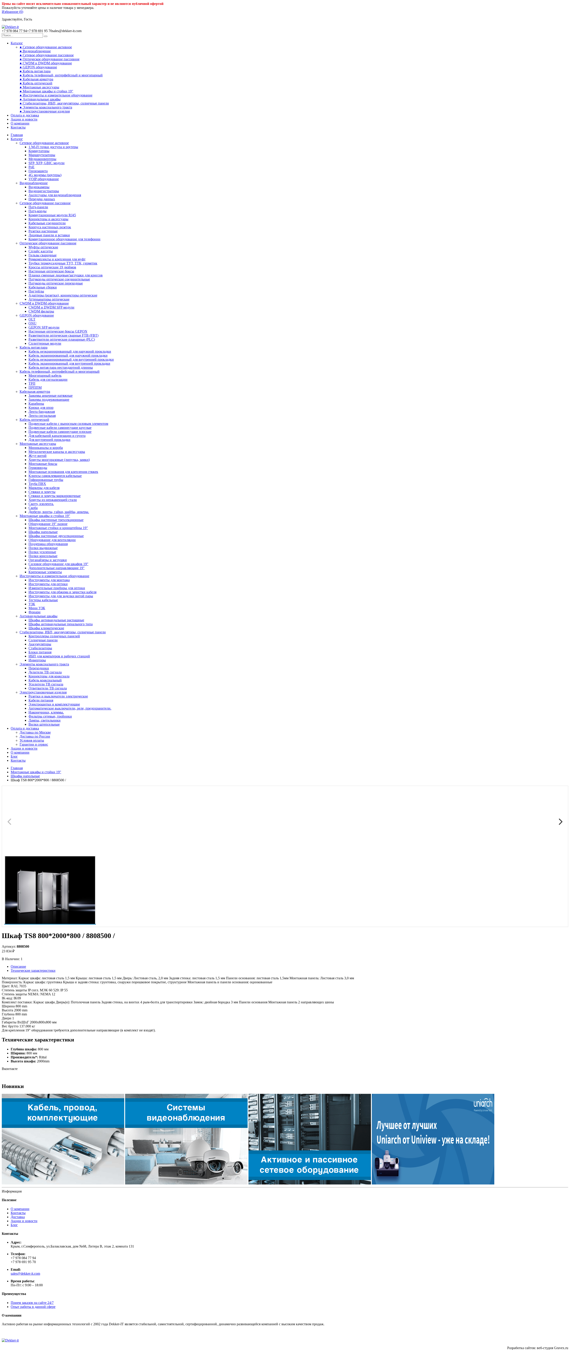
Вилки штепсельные (44, 724)
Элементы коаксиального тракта (44, 664)
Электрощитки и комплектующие (54, 704)
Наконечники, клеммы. (46, 712)
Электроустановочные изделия (43, 692)
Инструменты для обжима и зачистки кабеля (62, 592)
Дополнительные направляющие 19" (56, 568)
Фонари (34, 612)
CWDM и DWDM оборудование (44, 303)
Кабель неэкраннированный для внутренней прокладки (71, 359)
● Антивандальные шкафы (40, 99)
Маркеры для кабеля (43, 488)
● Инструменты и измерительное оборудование (56, 95)
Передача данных (41, 199)
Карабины (36, 403)
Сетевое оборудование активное (44, 143)
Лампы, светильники (44, 720)
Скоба (33, 508)
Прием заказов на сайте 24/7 (32, 1303)
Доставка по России (35, 736)
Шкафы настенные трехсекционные (55, 520)
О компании (20, 123)
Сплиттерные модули (44, 343)
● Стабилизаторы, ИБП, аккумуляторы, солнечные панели (64, 103)
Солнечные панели (43, 640)
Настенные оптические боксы (51, 271)
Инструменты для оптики (48, 584)
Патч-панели (38, 207)
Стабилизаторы (40, 648)
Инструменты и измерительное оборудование (54, 576)
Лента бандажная (41, 411)
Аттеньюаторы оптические (48, 299)
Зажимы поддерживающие (48, 399)
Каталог (17, 43)
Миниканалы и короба (45, 448)
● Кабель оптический (36, 83)
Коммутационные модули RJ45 (52, 215)
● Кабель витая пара (35, 71)
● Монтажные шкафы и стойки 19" (46, 91)
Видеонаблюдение (34, 183)
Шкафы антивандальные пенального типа (60, 624)
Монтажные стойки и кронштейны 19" (58, 528)
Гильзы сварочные (42, 255)
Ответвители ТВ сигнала (47, 688)
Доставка (18, 1217)
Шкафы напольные (43, 532)
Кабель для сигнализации (47, 379)
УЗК (31, 604)
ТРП (31, 383)
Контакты (18, 127)
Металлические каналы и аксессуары (56, 452)
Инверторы (37, 660)
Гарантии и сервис (34, 744)
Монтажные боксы (42, 464)
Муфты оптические (43, 247)
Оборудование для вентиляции (52, 540)
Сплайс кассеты (40, 251)
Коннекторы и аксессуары (48, 219)
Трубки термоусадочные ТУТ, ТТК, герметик (62, 263)
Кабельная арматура (35, 391)
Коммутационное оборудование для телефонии (64, 239)
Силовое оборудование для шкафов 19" (58, 564)
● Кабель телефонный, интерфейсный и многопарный (61, 75)
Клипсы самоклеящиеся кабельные (55, 476)
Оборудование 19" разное (47, 524)
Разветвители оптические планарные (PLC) (61, 339)
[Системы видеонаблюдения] (186, 1183)
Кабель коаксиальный (45, 680)
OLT (31, 319)
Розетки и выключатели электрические (58, 696)
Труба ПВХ (37, 484)
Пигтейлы (36, 291)
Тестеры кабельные (43, 600)
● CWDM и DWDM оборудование (46, 63)
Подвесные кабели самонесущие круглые (60, 428)
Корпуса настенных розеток (49, 227)
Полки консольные (42, 556)
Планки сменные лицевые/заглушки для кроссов (65, 275)
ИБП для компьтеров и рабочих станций (59, 656)
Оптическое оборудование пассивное (48, 243)
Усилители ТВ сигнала (45, 684)
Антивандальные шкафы (38, 616)
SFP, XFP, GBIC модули (46, 163)
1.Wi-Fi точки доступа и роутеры (53, 147)
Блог (14, 756)
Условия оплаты (32, 740)
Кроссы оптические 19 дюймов (52, 267)
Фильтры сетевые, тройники (50, 716)
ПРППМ (35, 387)
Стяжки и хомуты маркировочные (54, 496)
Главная (17, 135)
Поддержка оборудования (48, 544)
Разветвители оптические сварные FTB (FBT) (63, 335)
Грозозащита (38, 171)
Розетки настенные (43, 231)
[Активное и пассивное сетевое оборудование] (309, 1183)
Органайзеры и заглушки (47, 560)
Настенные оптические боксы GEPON (57, 331)
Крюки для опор (40, 407)
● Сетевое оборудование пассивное (47, 55)
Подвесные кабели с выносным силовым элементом (68, 423)
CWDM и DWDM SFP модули (51, 307)
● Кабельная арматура (36, 79)
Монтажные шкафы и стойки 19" (45, 516)
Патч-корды (37, 211)
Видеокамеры (38, 187)
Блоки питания (39, 652)
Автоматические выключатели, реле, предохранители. (69, 708)
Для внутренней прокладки (49, 440)
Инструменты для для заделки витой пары (60, 596)
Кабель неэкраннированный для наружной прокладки (69, 351)
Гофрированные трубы (45, 480)
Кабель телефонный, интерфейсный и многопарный (60, 371)
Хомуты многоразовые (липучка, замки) (59, 460)
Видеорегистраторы (43, 191)
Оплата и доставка (25, 115)
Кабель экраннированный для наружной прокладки (68, 355)
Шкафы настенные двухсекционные (56, 536)
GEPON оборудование (37, 315)
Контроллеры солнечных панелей (54, 636)
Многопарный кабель (44, 375)
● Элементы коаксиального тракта (46, 107)
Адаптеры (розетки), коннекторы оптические (62, 295)
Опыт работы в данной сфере (33, 1307)
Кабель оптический (34, 419)
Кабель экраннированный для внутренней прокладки (69, 363)
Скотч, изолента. (41, 504)
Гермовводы (37, 468)
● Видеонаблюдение (35, 51)
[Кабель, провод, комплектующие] (63, 1183)
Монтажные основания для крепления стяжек (63, 472)
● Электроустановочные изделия (45, 111)
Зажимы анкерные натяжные (50, 395)
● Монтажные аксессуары (39, 87)
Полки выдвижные (43, 548)
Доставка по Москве (35, 732)
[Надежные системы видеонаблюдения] (433, 1183)
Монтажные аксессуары (38, 444)
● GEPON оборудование (38, 67)
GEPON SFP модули (43, 327)
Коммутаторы (38, 151)
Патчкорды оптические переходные (55, 283)
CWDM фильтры (41, 311)
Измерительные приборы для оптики (56, 588)
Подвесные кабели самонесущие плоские (60, 432)
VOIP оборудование (43, 179)
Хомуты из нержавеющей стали (52, 500)
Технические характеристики (33, 970)
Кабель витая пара (33, 347)
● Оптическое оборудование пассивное (49, 59)
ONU (32, 323)
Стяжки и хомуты (41, 492)
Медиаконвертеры (42, 159)
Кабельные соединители (47, 223)
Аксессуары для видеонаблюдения (54, 195)
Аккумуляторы (39, 644)
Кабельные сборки (42, 287)
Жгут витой (37, 456)
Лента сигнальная (42, 415)
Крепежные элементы (45, 572)
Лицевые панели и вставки (49, 235)
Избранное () (12, 12)
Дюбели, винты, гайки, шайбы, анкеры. (58, 512)
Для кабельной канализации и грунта (57, 436)
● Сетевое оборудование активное (46, 47)
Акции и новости (24, 119)
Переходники (38, 668)
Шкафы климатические (46, 628)
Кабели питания (40, 700)
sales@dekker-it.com (25, 1273)
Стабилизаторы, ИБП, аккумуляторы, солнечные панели (63, 632)
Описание (18, 966)
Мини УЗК (36, 608)
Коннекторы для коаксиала (48, 676)
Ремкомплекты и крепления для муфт (57, 259)
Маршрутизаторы (41, 155)
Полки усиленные (42, 552)
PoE (31, 167)
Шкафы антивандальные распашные (56, 620)
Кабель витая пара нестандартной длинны (60, 367)
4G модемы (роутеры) (44, 175)
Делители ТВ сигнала (45, 672)
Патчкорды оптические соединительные (59, 279)
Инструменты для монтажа (49, 580)
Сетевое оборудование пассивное (45, 203)
